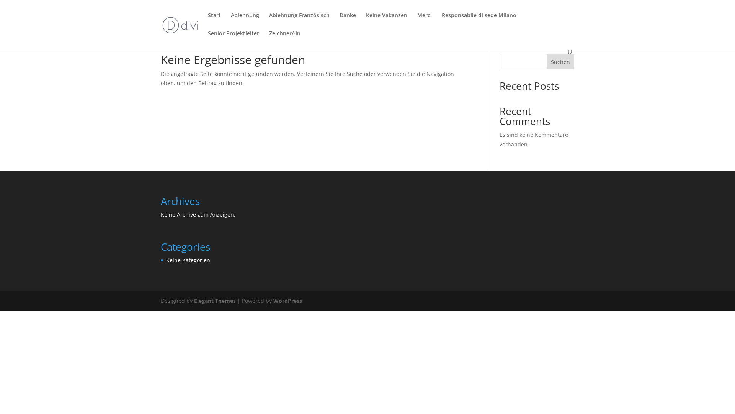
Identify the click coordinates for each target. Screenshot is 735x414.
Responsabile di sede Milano (479, 16)
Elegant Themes (215, 300)
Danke (348, 16)
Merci (424, 16)
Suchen (560, 62)
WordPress (287, 300)
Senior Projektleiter (233, 34)
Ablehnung (245, 16)
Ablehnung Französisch (299, 16)
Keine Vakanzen (386, 16)
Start (214, 16)
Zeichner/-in (285, 34)
